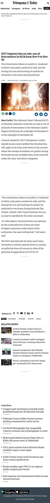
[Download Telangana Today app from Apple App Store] (36, 115)
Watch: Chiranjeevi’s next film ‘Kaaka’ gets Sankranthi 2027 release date (29, 362)
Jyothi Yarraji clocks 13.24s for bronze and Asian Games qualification (23, 458)
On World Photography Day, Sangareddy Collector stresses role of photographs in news (25, 429)
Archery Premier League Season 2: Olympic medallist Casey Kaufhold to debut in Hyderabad (29, 331)
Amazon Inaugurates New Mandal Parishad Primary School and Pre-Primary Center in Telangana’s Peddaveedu (30, 353)
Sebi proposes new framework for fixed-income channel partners (25, 477)
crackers (38, 318)
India (34, 8)
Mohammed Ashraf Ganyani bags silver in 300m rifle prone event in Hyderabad (23, 439)
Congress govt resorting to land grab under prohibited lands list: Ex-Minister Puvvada (23, 410)
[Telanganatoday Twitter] (17, 313)
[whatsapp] (3, 113)
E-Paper (47, 8)
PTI (4, 80)
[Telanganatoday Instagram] (25, 313)
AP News (26, 8)
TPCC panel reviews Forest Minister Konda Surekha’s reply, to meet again (23, 448)
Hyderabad (5, 8)
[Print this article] (46, 115)
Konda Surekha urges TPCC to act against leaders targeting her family (23, 468)
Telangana (16, 8)
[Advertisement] (25, 283)
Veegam (31, 499)
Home (3, 14)
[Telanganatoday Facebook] (14, 313)
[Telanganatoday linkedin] (28, 313)
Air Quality (22, 318)
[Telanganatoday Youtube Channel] (21, 313)
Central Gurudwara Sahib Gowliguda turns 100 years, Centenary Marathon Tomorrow (29, 342)
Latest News (6, 405)
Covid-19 (30, 318)
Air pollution (12, 318)
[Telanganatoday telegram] (32, 313)
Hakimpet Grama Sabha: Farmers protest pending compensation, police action (23, 420)
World (40, 8)
